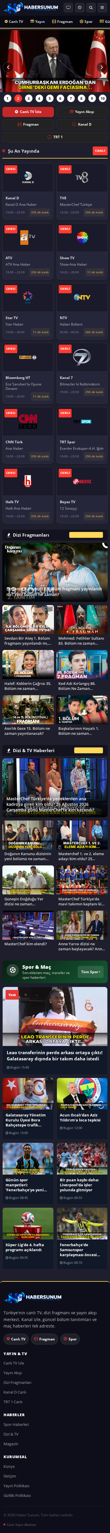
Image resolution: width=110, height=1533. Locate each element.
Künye (9, 1466)
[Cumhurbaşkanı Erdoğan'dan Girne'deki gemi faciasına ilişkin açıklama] (55, 61)
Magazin (11, 1443)
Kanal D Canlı (15, 1392)
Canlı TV (16, 21)
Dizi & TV (11, 1434)
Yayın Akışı (84, 111)
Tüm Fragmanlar (86, 535)
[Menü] (102, 7)
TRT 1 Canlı (13, 1401)
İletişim (10, 1476)
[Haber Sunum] (31, 7)
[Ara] (91, 7)
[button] (8, 67)
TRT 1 (58, 136)
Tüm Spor (90, 971)
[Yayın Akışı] (79, 7)
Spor (88, 21)
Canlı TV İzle (30, 111)
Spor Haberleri (16, 1424)
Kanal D (85, 124)
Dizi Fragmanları (17, 1382)
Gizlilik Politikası (17, 1495)
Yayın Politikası (16, 1485)
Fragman (65, 21)
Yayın (40, 21)
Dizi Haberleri (89, 750)
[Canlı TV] (68, 7)
